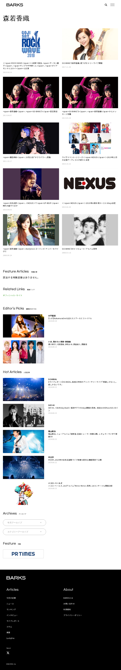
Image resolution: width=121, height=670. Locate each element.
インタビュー (12, 615)
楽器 (8, 632)
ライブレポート (13, 621)
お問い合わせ (69, 603)
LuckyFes (10, 638)
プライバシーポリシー (72, 615)
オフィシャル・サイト (12, 295)
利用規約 (67, 609)
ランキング (11, 609)
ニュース (10, 603)
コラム (9, 626)
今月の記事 (11, 598)
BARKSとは (68, 598)
